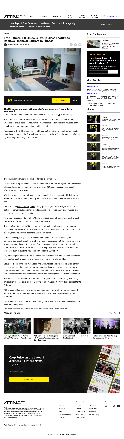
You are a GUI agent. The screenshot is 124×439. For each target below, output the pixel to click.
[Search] (104, 16)
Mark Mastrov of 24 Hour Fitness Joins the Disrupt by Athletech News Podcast (110, 157)
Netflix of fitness (43, 308)
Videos (78, 406)
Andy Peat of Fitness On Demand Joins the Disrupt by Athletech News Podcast (111, 148)
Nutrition (90, 101)
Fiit (59, 114)
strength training (59, 308)
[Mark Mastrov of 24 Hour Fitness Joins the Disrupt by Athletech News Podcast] (93, 156)
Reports (79, 409)
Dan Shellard (16, 308)
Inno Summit (80, 418)
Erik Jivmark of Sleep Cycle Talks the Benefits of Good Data (110, 129)
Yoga (66, 308)
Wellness (105, 126)
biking (10, 308)
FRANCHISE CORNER (94, 16)
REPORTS (57, 16)
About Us (92, 406)
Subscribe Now (61, 100)
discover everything (26, 206)
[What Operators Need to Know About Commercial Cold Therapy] (93, 44)
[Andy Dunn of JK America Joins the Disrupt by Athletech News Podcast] (93, 138)
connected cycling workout (50, 290)
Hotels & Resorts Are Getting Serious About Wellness (105, 337)
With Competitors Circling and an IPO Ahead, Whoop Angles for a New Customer (47, 338)
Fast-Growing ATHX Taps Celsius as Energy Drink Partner (101, 104)
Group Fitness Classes (31, 308)
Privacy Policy (94, 415)
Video (44, 16)
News (61, 402)
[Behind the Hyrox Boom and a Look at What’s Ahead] (93, 166)
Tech (60, 412)
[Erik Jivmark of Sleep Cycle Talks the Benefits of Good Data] (93, 128)
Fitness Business (65, 415)
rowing (51, 308)
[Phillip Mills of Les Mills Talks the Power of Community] (93, 119)
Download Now (106, 25)
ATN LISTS (69, 16)
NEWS (32, 16)
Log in (74, 100)
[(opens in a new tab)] (106, 407)
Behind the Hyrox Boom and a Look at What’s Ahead (111, 167)
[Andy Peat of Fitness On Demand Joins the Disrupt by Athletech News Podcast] (93, 147)
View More (113, 313)
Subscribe (110, 16)
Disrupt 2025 (80, 412)
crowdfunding (37, 301)
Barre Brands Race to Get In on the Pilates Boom (75, 337)
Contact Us (93, 409)
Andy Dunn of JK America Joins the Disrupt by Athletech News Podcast (110, 139)
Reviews (62, 418)
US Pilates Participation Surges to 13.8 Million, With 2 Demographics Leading (101, 90)
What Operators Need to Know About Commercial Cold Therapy (110, 45)
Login (118, 16)
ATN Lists (79, 415)
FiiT (22, 308)
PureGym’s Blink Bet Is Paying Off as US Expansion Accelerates (17, 337)
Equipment (105, 40)
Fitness (6, 34)
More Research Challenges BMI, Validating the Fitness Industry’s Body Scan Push (103, 97)
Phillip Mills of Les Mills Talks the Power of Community (111, 120)
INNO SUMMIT (82, 16)
